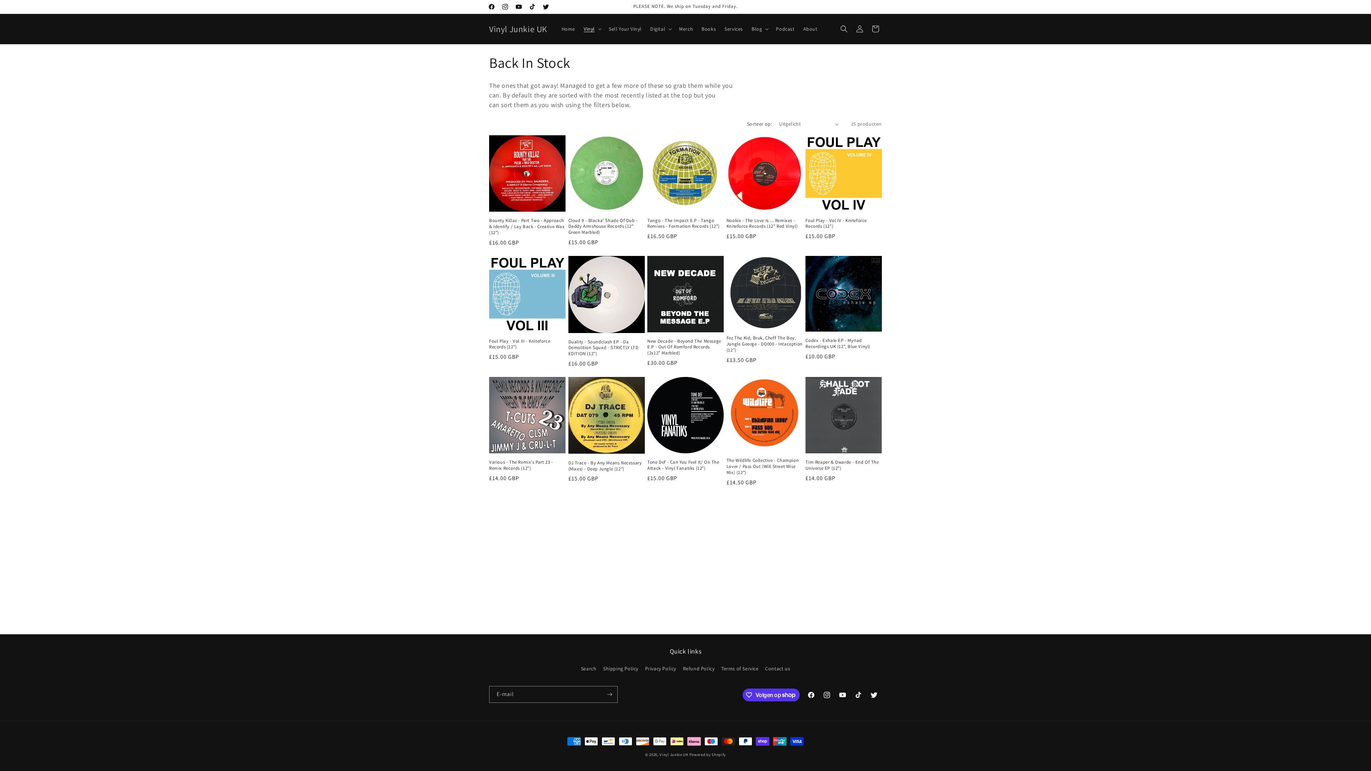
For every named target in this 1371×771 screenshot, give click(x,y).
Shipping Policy (620, 668)
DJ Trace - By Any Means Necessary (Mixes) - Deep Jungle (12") (605, 466)
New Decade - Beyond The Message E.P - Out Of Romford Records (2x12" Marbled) (684, 347)
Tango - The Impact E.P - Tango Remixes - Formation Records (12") (683, 224)
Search (589, 668)
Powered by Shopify (707, 754)
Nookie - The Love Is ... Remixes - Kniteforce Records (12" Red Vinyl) (762, 224)
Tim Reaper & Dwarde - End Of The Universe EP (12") (842, 465)
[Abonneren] (609, 694)
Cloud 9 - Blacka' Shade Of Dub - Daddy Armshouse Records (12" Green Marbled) (603, 227)
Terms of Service (740, 668)
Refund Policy (699, 668)
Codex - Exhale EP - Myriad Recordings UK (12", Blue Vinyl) (837, 343)
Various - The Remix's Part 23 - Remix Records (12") (521, 465)
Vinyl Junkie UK (673, 754)
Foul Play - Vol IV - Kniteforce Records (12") (836, 224)
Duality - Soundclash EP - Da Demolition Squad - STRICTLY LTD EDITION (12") (603, 348)
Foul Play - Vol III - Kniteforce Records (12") (519, 344)
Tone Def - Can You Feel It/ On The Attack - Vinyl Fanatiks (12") (683, 465)
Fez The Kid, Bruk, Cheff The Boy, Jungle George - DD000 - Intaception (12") (765, 344)
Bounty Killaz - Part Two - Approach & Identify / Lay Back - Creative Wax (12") (527, 227)
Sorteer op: (759, 124)
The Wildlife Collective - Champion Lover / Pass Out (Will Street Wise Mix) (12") (763, 466)
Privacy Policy (660, 668)
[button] (591, 28)
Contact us (777, 668)
